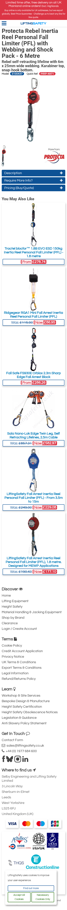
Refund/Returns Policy (19, 679)
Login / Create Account (19, 628)
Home (6, 595)
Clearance (10, 623)
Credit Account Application (22, 651)
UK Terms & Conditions (19, 662)
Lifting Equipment (15, 601)
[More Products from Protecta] (54, 157)
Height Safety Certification (22, 706)
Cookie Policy (12, 645)
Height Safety (12, 606)
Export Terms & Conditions (22, 667)
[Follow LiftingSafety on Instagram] (17, 760)
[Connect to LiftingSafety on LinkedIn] (25, 760)
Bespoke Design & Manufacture (26, 701)
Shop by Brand (13, 617)
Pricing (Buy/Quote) (19, 188)
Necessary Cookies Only (43, 897)
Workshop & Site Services (21, 695)
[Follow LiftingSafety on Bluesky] (9, 760)
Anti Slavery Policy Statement (24, 723)
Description (13, 173)
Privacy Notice (13, 656)
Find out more (31, 888)
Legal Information (15, 673)
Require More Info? (18, 180)
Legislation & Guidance (19, 717)
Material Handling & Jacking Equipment (32, 612)
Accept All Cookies (19, 897)
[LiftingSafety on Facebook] (3, 760)
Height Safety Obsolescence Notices (30, 712)
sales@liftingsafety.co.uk (24, 745)
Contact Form (12, 740)
